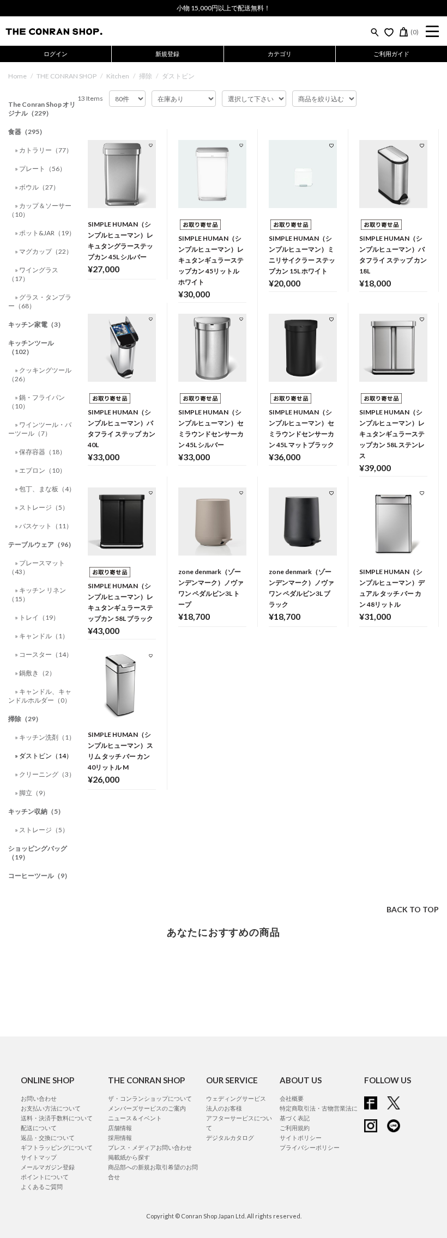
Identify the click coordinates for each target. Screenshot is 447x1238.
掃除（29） (25, 719)
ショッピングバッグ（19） (37, 852)
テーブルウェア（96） (41, 544)
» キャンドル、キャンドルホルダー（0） (39, 695)
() (414, 32)
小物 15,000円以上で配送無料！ (223, 8)
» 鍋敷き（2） (35, 673)
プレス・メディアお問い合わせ (150, 1147)
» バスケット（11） (44, 526)
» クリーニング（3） (45, 774)
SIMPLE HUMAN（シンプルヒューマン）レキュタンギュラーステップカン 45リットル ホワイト (211, 260)
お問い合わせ (39, 1098)
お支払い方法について (51, 1108)
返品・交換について (48, 1137)
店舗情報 (120, 1127)
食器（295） (27, 131)
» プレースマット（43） (36, 567)
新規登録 (167, 53)
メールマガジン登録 (48, 1166)
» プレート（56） (40, 168)
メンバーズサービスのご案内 (147, 1108)
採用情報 (120, 1137)
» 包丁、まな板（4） (45, 489)
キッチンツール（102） (31, 347)
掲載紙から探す (129, 1157)
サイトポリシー (301, 1137)
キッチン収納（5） (36, 811)
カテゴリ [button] (280, 53)
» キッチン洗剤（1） (45, 737)
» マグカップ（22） (44, 251)
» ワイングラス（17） (33, 274)
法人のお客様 (224, 1108)
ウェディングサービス (236, 1098)
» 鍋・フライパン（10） (36, 401)
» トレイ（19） (37, 617)
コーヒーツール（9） (39, 875)
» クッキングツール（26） (39, 374)
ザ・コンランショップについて (150, 1098)
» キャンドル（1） (42, 636)
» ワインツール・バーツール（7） (39, 428)
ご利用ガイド (391, 53)
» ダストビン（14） (44, 756)
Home (17, 76)
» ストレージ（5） (42, 507)
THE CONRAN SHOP (66, 76)
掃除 (145, 76)
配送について (39, 1127)
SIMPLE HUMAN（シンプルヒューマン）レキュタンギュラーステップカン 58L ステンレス (392, 434)
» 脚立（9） (32, 793)
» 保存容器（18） (40, 452)
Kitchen (117, 76)
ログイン (56, 53)
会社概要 (292, 1098)
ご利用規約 (295, 1127)
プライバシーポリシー (310, 1147)
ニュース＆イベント (135, 1117)
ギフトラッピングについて (57, 1147)
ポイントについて (45, 1176)
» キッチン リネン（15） (37, 594)
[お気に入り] (389, 32)
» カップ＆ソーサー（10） (39, 210)
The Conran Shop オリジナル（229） (42, 108)
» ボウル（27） (37, 187)
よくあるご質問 (42, 1186)
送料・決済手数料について (57, 1117)
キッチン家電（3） (36, 324)
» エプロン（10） (40, 470)
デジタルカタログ (230, 1137)
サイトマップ (39, 1157)
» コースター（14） (44, 654)
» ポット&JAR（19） (45, 233)
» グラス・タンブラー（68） (39, 301)
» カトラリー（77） (44, 150)
